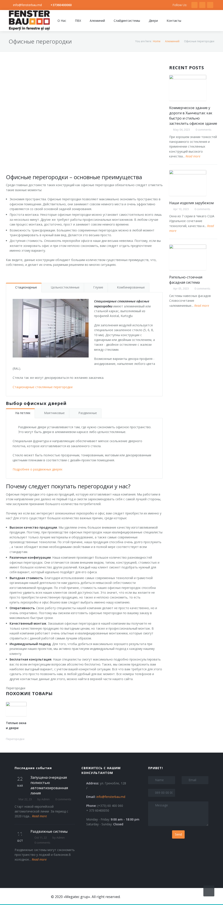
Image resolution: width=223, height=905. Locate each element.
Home (156, 41)
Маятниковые (54, 413)
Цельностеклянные (65, 287)
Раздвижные (87, 413)
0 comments (203, 129)
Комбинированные (131, 287)
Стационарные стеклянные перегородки (43, 387)
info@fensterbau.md (27, 5)
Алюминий (172, 41)
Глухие (98, 287)
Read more (193, 156)
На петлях (22, 413)
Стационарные (26, 287)
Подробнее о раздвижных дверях (37, 469)
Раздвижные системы (49, 831)
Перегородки (15, 688)
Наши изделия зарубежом (191, 203)
